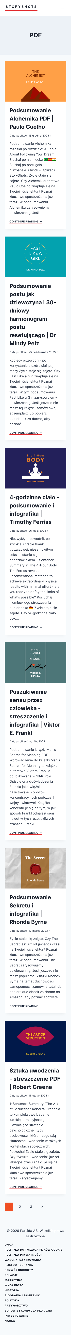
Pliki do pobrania (19, 1264)
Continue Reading (25, 221)
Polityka (12, 1300)
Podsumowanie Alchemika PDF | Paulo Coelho (31, 118)
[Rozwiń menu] (62, 8)
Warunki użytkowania (23, 1259)
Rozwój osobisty (19, 1270)
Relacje (11, 1275)
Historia (12, 1290)
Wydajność (14, 1285)
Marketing (13, 1280)
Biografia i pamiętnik (22, 1295)
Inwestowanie (16, 1315)
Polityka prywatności (23, 1254)
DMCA (9, 1244)
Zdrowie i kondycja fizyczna (28, 1310)
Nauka (10, 1320)
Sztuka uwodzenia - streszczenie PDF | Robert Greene (34, 1078)
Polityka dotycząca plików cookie (34, 1249)
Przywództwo (16, 1305)
